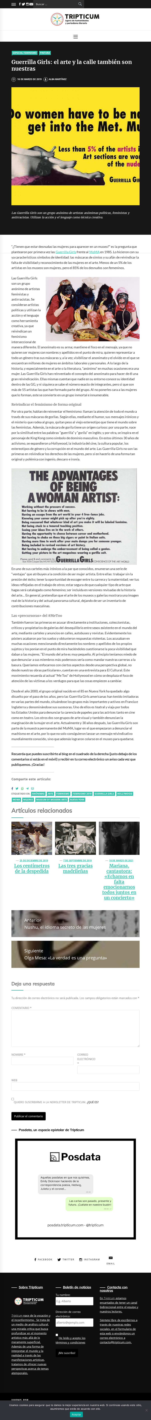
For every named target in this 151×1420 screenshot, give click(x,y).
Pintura (45, 52)
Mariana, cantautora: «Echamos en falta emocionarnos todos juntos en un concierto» (119, 882)
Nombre (18, 1054)
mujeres (28, 799)
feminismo (62, 793)
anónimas (38, 793)
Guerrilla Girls (66, 252)
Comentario (21, 1008)
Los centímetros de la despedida (32, 868)
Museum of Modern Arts (51, 799)
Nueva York (77, 799)
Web (14, 1080)
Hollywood (124, 793)
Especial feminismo (25, 52)
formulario (125, 1329)
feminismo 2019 (82, 793)
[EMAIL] (31, 4)
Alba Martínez (57, 79)
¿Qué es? (93, 1102)
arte (50, 793)
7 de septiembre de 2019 (77, 860)
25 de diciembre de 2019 (34, 860)
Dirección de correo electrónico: (68, 1314)
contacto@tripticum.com (115, 1342)
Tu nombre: (63, 1295)
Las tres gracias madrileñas (75, 868)
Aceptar (76, 1414)
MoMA (94, 252)
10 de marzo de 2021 (121, 860)
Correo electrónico (86, 1059)
